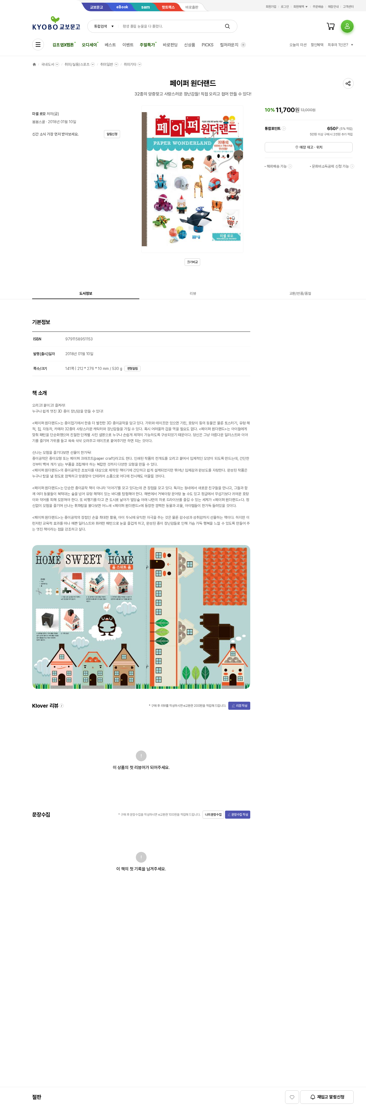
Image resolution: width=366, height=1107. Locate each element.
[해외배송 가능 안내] (290, 166)
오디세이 (89, 44)
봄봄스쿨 (38, 122)
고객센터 (348, 7)
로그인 (285, 7)
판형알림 (132, 368)
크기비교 (192, 262)
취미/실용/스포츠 (77, 64)
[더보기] (243, 44)
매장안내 (333, 7)
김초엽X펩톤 (63, 44)
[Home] (34, 64)
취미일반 (106, 64)
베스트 (110, 44)
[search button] (227, 26)
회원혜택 (298, 7)
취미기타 (130, 64)
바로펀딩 (170, 44)
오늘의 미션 (297, 45)
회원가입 (271, 7)
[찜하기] (292, 1097)
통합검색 (100, 26)
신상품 (189, 44)
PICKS (208, 44)
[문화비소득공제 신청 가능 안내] (352, 166)
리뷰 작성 (241, 706)
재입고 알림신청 (330, 1096)
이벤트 (128, 44)
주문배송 (318, 7)
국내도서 (47, 64)
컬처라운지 (229, 44)
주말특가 (147, 44)
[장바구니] (330, 26)
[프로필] (347, 26)
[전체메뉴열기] (38, 44)
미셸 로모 (39, 114)
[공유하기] (348, 83)
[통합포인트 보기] (284, 128)
